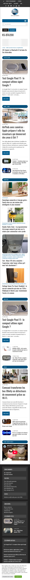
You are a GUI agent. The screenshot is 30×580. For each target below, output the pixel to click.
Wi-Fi (25, 283)
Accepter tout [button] (18, 576)
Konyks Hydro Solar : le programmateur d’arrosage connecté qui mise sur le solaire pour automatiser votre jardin (14, 229)
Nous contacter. (8, 507)
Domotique (6, 179)
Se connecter (7, 472)
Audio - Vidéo (5, 47)
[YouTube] (16, 6)
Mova (19, 254)
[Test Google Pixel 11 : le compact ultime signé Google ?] (15, 73)
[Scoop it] (24, 6)
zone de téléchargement (11, 1)
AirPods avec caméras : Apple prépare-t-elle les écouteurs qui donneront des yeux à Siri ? (14, 132)
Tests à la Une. (7, 57)
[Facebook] (6, 6)
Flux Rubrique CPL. (9, 488)
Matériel (16, 254)
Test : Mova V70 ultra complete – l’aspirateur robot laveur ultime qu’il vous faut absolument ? (13, 262)
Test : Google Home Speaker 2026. (18, 531)
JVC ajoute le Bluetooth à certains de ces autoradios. (14, 51)
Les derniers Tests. (9, 516)
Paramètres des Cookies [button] (8, 576)
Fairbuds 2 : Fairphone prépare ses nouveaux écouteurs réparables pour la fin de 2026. (20, 162)
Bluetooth (12, 47)
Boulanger (16, 3)
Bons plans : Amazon (7, 3)
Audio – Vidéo (7, 106)
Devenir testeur (8, 474)
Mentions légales (8, 512)
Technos (19, 1)
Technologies (11, 258)
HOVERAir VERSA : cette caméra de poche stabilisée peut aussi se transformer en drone (19, 349)
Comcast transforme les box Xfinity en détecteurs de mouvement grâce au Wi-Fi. (14, 393)
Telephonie (20, 47)
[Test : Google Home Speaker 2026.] (8, 532)
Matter (21, 283)
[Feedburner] (21, 6)
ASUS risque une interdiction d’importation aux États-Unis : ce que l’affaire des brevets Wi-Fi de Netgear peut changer (14, 424)
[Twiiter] (8, 6)
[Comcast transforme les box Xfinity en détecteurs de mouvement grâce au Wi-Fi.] (15, 382)
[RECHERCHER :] (15, 24)
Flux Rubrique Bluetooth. (10, 486)
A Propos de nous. (8, 509)
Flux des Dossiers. (8, 483)
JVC (16, 47)
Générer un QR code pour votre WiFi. (13, 497)
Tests (16, 258)
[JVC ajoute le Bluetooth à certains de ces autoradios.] (15, 45)
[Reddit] (14, 6)
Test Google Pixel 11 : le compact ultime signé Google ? (13, 81)
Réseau (5, 367)
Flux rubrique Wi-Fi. (9, 490)
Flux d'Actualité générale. (10, 481)
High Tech (10, 254)
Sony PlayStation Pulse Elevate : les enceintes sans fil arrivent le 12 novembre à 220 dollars (19, 172)
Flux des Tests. (7, 485)
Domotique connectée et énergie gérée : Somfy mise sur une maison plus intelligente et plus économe (14, 202)
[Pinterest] (19, 6)
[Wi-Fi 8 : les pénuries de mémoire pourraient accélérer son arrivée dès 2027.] (6, 434)
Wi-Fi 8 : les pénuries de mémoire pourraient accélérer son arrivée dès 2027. (20, 434)
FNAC (21, 3)
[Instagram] (11, 6)
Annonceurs (7, 510)
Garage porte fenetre (13, 283)
